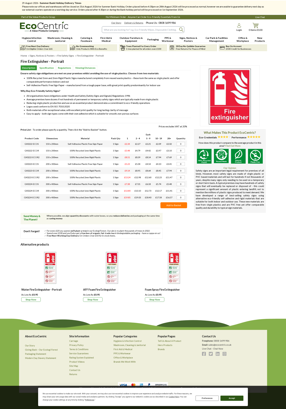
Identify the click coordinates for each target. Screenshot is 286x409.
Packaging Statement (35, 353)
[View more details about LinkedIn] (218, 354)
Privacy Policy (76, 345)
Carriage (73, 341)
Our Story (116, 22)
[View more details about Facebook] (204, 354)
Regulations (64, 67)
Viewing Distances (85, 67)
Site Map (73, 366)
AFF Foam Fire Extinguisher (99, 289)
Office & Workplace (123, 357)
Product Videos (77, 361)
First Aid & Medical (123, 349)
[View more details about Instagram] (224, 354)
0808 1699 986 (167, 22)
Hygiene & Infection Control (128, 341)
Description (28, 67)
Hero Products (165, 345)
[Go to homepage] (44, 27)
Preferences (207, 398)
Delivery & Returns (133, 22)
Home (24, 55)
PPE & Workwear (122, 353)
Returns (73, 374)
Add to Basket (173, 205)
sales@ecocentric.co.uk (219, 344)
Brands (161, 349)
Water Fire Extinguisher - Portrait (41, 289)
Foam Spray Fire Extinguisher (162, 289)
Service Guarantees (79, 353)
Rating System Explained (81, 357)
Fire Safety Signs (65, 55)
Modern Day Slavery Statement (40, 358)
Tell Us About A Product (169, 341)
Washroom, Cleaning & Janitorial (130, 345)
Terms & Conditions (78, 349)
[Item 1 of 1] (229, 95)
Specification (46, 67)
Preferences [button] (89, 400)
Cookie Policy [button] (174, 397)
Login (239, 29)
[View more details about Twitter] (211, 354)
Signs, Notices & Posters (42, 55)
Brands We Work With (125, 361)
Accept (232, 398)
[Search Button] (181, 29)
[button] (239, 27)
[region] (50, 268)
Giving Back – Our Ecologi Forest (41, 349)
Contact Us (74, 370)
